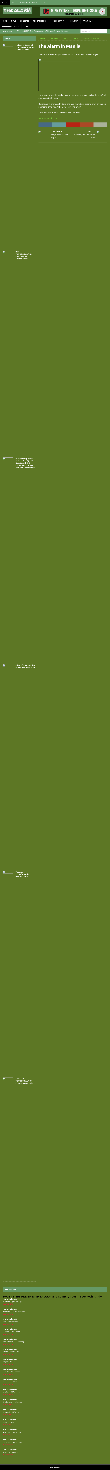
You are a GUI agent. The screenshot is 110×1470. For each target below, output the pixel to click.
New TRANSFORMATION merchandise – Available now (23, 255)
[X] (102, 2)
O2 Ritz (15, 1382)
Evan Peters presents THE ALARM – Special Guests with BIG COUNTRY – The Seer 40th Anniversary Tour (25, 463)
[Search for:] (93, 31)
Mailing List (88, 21)
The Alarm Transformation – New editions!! (23, 874)
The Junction (17, 1442)
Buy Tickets (8, 1304)
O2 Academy (19, 1342)
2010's (65, 38)
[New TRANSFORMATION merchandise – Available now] (8, 351)
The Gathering (39, 21)
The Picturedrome (18, 1312)
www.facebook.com (47, 118)
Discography (58, 21)
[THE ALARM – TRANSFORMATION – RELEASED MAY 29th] (8, 1178)
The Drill (13, 1422)
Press (43, 2)
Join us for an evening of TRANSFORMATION (25, 666)
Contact (74, 21)
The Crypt (19, 1301)
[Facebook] (97, 2)
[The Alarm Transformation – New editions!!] (8, 971)
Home (4, 21)
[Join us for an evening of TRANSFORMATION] (8, 764)
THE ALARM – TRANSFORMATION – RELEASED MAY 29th (24, 1080)
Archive (54, 38)
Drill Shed (13, 1362)
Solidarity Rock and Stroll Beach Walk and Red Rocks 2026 (25, 47)
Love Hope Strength (28, 2)
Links (14, 2)
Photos (5, 2)
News (13, 21)
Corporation (15, 1332)
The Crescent (13, 1322)
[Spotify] (107, 2)
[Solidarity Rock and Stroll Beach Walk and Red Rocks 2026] (8, 144)
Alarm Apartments (10, 26)
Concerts (24, 21)
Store (26, 26)
